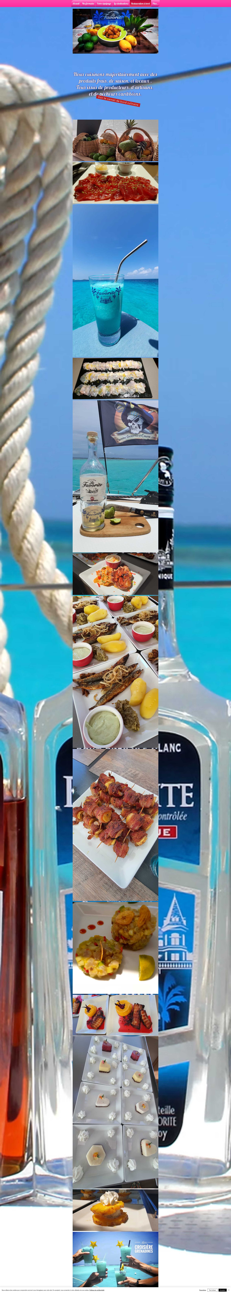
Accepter (222, 1290)
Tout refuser (212, 1290)
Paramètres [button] (202, 1290)
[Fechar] (229, 1290)
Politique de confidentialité (96, 1290)
